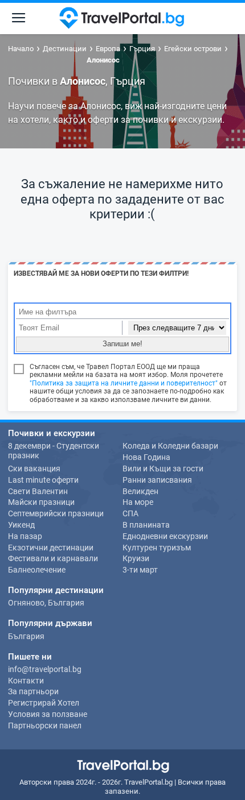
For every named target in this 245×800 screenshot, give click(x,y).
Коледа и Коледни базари (170, 445)
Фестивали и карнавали (53, 558)
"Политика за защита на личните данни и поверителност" (124, 383)
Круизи (135, 558)
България (26, 636)
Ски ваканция (34, 468)
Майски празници (41, 502)
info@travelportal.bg (44, 669)
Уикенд (21, 524)
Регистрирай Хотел (43, 702)
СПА (130, 513)
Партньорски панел (44, 725)
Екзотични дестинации (50, 547)
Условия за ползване (47, 714)
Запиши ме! (122, 343)
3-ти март (140, 569)
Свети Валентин (38, 491)
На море (137, 502)
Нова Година (146, 457)
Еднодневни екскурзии (165, 536)
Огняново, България (46, 602)
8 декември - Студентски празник (53, 450)
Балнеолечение (37, 569)
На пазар (25, 536)
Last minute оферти (43, 479)
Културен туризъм (156, 547)
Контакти (26, 680)
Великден (140, 491)
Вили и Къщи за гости (162, 468)
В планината (146, 524)
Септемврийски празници (56, 513)
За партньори (33, 691)
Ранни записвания (157, 479)
